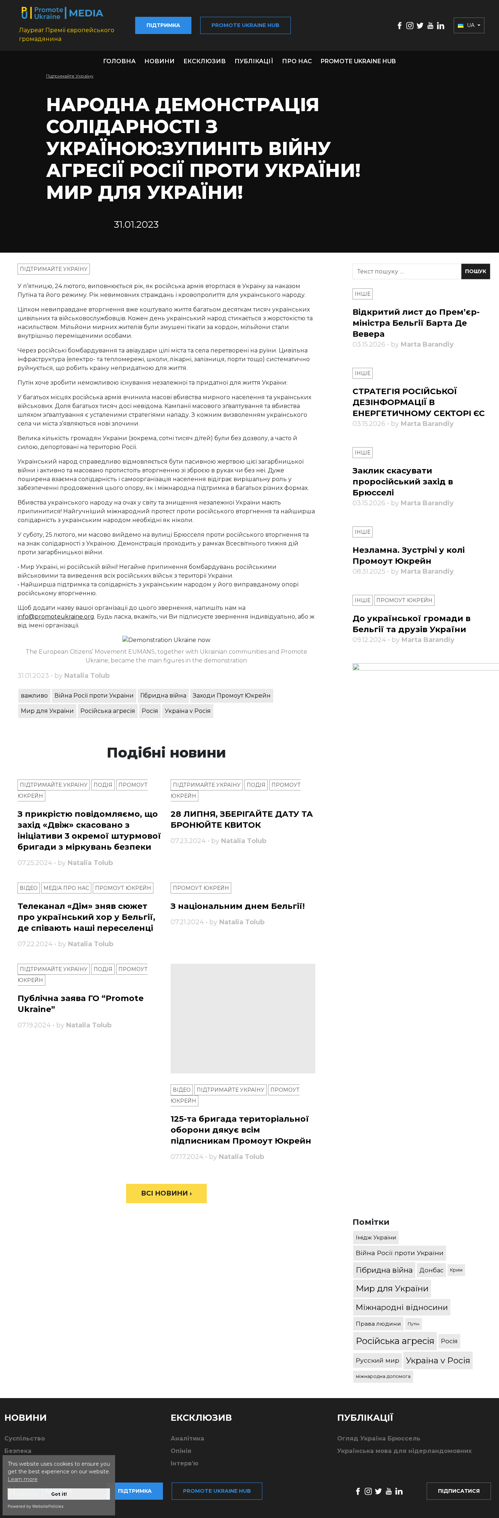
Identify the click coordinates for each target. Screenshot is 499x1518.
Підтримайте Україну (70, 76)
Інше (362, 294)
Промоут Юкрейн (123, 888)
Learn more (23, 1479)
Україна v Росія (188, 710)
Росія (150, 710)
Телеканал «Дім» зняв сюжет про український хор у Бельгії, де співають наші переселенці (86, 917)
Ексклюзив (204, 61)
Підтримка (163, 25)
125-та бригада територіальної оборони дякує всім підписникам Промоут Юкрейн (241, 1130)
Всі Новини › (166, 1193)
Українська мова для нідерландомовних (404, 1450)
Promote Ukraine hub (245, 25)
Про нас (297, 61)
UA (470, 25)
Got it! (59, 1494)
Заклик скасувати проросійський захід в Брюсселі (403, 482)
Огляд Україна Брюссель (378, 1438)
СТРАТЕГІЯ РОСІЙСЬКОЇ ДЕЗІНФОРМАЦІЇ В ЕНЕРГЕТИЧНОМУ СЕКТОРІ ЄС (419, 402)
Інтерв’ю (184, 1463)
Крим (456, 1270)
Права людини (378, 1323)
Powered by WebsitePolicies (36, 1506)
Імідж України (376, 1237)
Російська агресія (107, 710)
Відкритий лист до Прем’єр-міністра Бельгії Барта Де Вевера (416, 323)
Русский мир (377, 1360)
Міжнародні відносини (402, 1307)
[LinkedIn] (440, 25)
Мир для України (47, 710)
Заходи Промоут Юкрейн (232, 695)
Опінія (181, 1450)
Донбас (431, 1270)
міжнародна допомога (383, 1376)
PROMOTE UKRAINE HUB (358, 61)
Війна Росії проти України (94, 695)
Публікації (254, 61)
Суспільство (24, 1438)
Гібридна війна (163, 695)
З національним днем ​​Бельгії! (238, 906)
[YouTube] (430, 25)
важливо (34, 695)
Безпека (17, 1450)
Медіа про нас (66, 888)
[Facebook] (399, 25)
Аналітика (187, 1438)
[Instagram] (410, 25)
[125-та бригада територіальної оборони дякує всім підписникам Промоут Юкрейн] (243, 1018)
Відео (29, 888)
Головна (119, 61)
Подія (103, 785)
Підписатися (459, 1491)
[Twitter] (420, 25)
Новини (159, 61)
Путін (413, 1323)
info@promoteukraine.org (56, 616)
